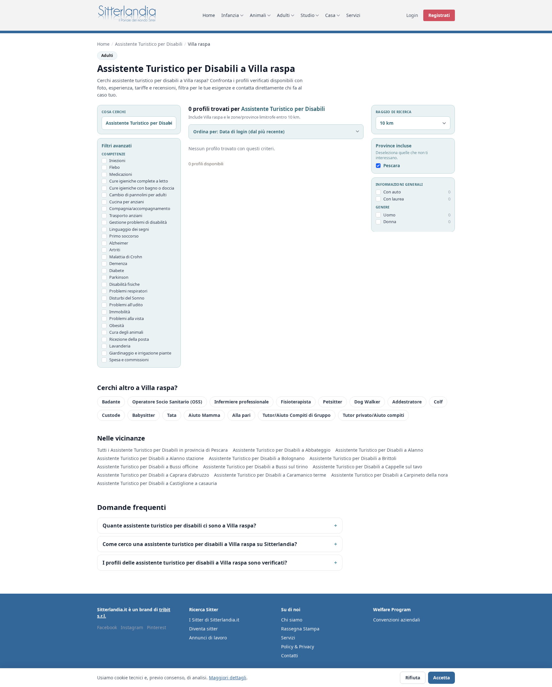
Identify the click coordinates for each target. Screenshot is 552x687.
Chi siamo (291, 620)
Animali (258, 15)
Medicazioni (120, 174)
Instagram (132, 627)
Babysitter (143, 415)
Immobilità (119, 312)
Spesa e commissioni (129, 360)
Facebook (107, 627)
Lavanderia (119, 346)
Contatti (289, 655)
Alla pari (241, 415)
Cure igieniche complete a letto (138, 181)
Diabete (116, 270)
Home (209, 15)
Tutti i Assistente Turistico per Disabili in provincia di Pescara (162, 450)
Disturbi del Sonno (126, 298)
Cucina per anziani (126, 202)
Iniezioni (117, 160)
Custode (111, 415)
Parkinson (118, 277)
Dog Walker (367, 402)
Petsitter (332, 402)
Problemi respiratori (128, 291)
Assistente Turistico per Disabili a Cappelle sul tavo (367, 467)
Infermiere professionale (241, 402)
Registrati (439, 15)
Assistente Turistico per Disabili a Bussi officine (147, 467)
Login (412, 15)
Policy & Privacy (297, 647)
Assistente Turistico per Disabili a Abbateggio (281, 450)
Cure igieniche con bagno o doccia (141, 188)
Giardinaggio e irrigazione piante (140, 353)
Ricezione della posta (129, 339)
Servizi (353, 15)
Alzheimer (118, 243)
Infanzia (230, 15)
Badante (111, 402)
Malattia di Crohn (125, 257)
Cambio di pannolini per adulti (137, 195)
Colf (438, 402)
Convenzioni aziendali (396, 620)
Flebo (114, 167)
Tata (171, 415)
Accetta (441, 678)
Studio (307, 15)
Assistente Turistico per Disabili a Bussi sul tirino (255, 467)
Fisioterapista (296, 402)
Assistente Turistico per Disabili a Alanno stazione (150, 458)
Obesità (116, 325)
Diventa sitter (203, 629)
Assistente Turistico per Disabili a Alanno (379, 450)
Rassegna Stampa (300, 629)
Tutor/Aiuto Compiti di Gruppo (297, 415)
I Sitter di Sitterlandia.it (214, 620)
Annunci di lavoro (208, 638)
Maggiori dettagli (227, 678)
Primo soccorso (124, 236)
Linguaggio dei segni (129, 229)
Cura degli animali (126, 332)
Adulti (283, 15)
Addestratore (407, 402)
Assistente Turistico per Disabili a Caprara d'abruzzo (153, 475)
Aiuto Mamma (204, 415)
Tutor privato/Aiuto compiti (373, 415)
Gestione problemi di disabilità (138, 222)
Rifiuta (412, 678)
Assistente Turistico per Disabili (148, 44)
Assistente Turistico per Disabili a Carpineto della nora (389, 475)
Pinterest (156, 627)
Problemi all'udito (126, 305)
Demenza (118, 263)
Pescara (391, 165)
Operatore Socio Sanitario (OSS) (167, 402)
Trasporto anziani (125, 215)
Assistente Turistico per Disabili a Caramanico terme (270, 475)
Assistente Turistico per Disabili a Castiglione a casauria (157, 483)
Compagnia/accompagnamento (139, 208)
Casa (330, 15)
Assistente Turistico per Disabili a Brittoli (353, 458)
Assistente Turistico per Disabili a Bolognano (256, 458)
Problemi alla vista (126, 318)
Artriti (114, 250)
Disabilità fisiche (124, 284)
